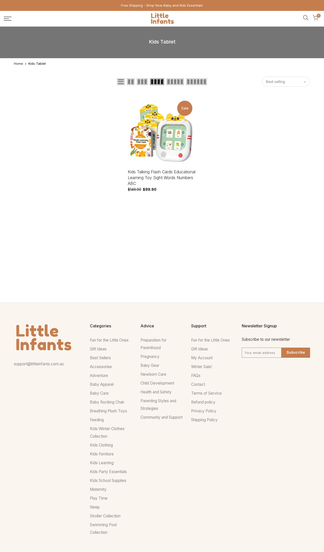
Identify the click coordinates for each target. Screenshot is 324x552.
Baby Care (99, 393)
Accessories (101, 366)
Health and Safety (156, 392)
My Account (202, 357)
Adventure (99, 375)
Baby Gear (149, 365)
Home (18, 63)
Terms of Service (206, 393)
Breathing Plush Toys (108, 411)
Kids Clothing (101, 445)
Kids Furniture (102, 454)
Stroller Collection (105, 516)
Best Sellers (100, 357)
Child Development (157, 383)
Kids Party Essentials (108, 471)
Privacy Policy (203, 411)
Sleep (95, 507)
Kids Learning (102, 462)
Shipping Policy (204, 419)
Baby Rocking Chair (107, 402)
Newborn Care (153, 374)
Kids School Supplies (108, 480)
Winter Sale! (201, 366)
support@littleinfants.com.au (39, 364)
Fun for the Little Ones (109, 340)
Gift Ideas (98, 349)
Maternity (98, 489)
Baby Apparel (102, 384)
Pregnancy (149, 356)
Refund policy (203, 402)
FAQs (195, 375)
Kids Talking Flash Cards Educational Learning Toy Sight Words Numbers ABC (161, 177)
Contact (198, 384)
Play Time (99, 498)
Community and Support (161, 417)
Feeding (97, 419)
